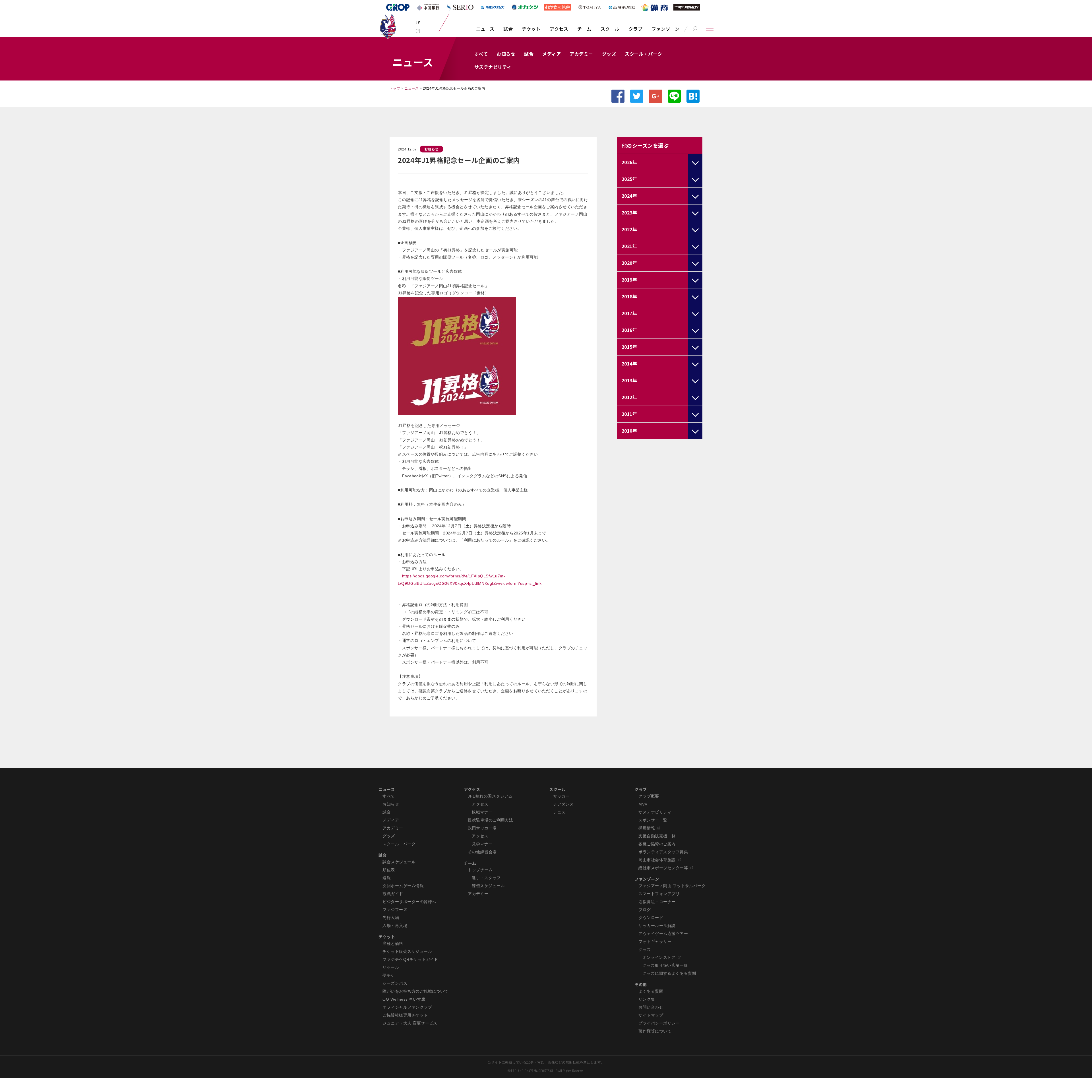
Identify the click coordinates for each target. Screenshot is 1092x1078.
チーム (584, 28)
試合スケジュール (398, 862)
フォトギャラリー (654, 941)
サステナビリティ (493, 66)
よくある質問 (650, 991)
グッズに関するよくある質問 (669, 973)
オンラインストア (658, 957)
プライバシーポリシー (659, 1023)
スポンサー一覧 (652, 820)
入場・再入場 (394, 925)
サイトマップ (650, 1015)
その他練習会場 (482, 852)
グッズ (609, 53)
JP (418, 22)
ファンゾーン (665, 28)
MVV (642, 804)
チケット (531, 28)
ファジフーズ (394, 909)
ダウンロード (650, 917)
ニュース (485, 28)
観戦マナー (482, 812)
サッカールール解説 (656, 925)
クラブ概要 (648, 796)
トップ (395, 88)
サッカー (561, 796)
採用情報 (646, 828)
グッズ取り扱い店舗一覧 (665, 965)
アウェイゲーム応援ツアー (663, 933)
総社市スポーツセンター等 (663, 868)
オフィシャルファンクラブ (407, 1007)
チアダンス (563, 804)
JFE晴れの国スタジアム (490, 796)
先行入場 (390, 917)
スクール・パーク (643, 53)
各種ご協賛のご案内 (656, 844)
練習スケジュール (488, 885)
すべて (481, 53)
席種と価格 (392, 943)
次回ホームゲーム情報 (403, 885)
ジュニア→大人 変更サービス (409, 1023)
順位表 (388, 870)
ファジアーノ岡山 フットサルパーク (672, 885)
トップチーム (480, 870)
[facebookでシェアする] (617, 96)
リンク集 (646, 999)
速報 (386, 877)
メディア (551, 53)
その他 (640, 984)
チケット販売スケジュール (407, 951)
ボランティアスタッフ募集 (663, 852)
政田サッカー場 (482, 828)
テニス (559, 812)
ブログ (644, 909)
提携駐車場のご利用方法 (490, 820)
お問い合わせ (650, 1007)
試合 (508, 28)
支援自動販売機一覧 (656, 836)
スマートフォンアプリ (659, 893)
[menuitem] (485, 31)
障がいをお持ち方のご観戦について (415, 991)
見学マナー (482, 844)
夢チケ (388, 975)
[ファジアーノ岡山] (388, 26)
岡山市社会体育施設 (656, 860)
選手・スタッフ (486, 877)
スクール (610, 28)
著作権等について (654, 1031)
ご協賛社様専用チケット (405, 1015)
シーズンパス (394, 983)
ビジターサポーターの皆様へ (409, 901)
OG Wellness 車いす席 (403, 999)
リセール (390, 967)
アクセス (559, 28)
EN (418, 31)
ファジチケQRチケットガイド (410, 959)
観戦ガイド (392, 893)
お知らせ (506, 53)
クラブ (635, 28)
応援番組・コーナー (656, 901)
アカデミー (581, 53)
